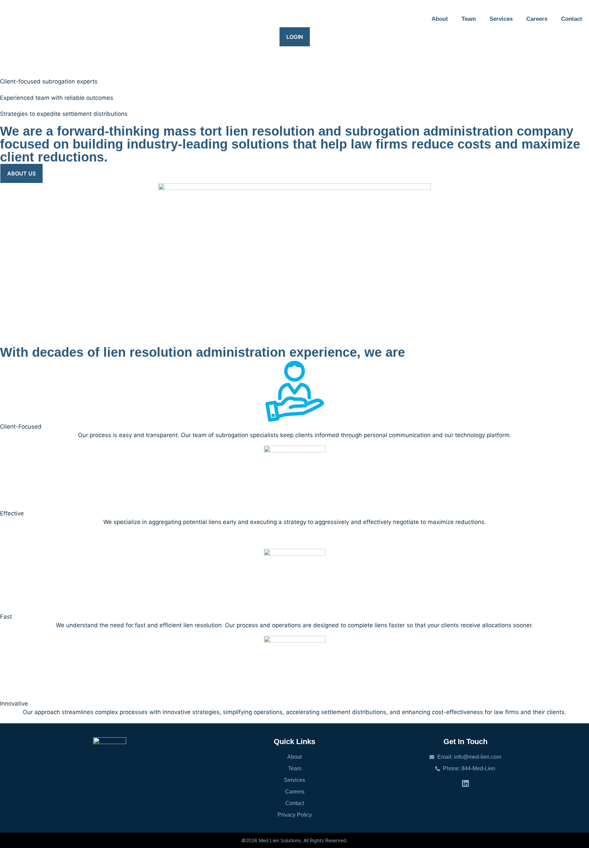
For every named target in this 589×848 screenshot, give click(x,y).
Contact (571, 19)
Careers (536, 19)
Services (501, 19)
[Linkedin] (465, 783)
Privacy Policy (294, 815)
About (440, 19)
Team (469, 19)
